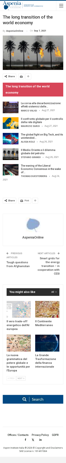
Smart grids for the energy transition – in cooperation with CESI (49, 266)
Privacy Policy (40, 435)
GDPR (55, 435)
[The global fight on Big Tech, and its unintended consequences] (11, 139)
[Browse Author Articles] (33, 225)
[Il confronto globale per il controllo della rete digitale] (11, 123)
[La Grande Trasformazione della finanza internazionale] (47, 343)
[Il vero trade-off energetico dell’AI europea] (19, 309)
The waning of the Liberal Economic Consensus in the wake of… (41, 169)
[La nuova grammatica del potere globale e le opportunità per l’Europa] (19, 343)
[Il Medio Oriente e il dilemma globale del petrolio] (11, 154)
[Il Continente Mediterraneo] (47, 309)
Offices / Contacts (18, 435)
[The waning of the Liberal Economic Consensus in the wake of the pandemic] (11, 170)
